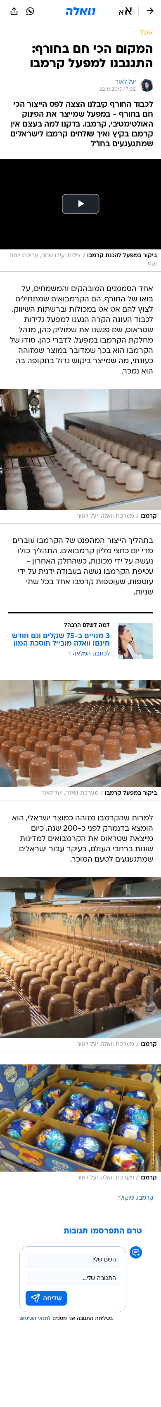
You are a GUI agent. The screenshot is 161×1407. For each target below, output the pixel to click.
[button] (125, 11)
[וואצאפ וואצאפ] (30, 11)
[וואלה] (80, 11)
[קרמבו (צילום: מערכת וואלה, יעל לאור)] (80, 456)
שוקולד (126, 1198)
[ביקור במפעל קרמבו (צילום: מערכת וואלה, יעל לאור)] (80, 740)
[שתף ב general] (14, 11)
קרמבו (145, 1198)
